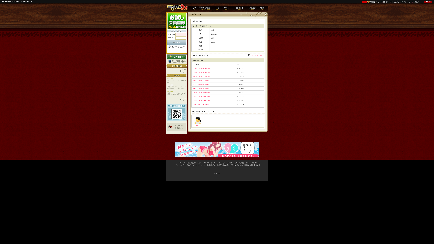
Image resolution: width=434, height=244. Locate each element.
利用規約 (416, 2)
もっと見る (183, 71)
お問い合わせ (239, 165)
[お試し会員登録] (205, 8)
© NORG (217, 173)
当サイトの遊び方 (203, 163)
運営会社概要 (249, 165)
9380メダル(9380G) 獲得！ (201, 88)
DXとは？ (177, 56)
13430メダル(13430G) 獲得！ (202, 92)
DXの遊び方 (395, 2)
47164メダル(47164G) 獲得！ (202, 76)
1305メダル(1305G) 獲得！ (201, 105)
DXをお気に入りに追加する (179, 127)
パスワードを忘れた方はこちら (175, 47)
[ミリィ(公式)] (197, 123)
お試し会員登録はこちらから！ (176, 20)
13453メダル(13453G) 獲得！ (202, 68)
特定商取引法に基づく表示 (225, 165)
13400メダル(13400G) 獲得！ (202, 72)
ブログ (248, 163)
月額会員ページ (375, 2)
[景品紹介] (252, 8)
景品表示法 (211, 165)
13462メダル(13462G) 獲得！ (202, 96)
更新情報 (385, 2)
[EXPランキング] (239, 8)
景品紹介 (241, 163)
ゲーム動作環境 (177, 61)
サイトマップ (406, 2)
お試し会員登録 (191, 163)
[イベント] (226, 8)
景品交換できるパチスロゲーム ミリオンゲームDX (17, 1)
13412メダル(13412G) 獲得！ (202, 101)
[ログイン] (428, 2)
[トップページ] (194, 8)
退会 (257, 165)
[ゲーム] (216, 8)
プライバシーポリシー (199, 165)
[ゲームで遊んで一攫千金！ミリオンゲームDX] (177, 10)
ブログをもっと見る (256, 55)
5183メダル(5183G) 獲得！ (201, 80)
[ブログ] (262, 8)
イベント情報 (221, 163)
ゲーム (213, 163)
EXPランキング (232, 163)
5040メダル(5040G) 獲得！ (201, 84)
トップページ (181, 163)
